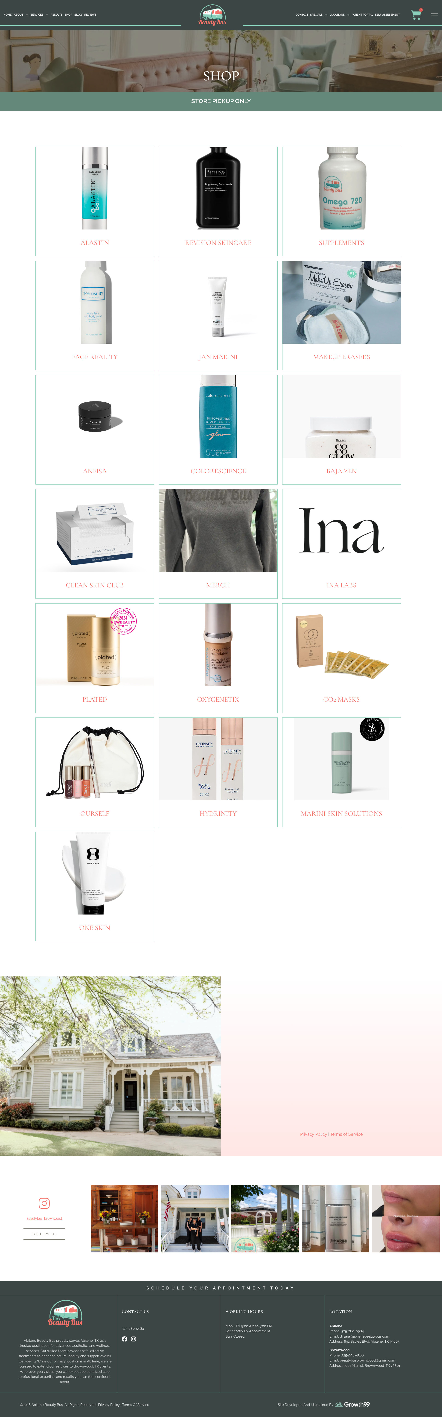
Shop (68, 14)
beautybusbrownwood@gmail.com (367, 1360)
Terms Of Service (135, 1405)
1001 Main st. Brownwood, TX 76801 (372, 1366)
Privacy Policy (313, 1134)
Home (7, 14)
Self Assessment (387, 14)
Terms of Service (346, 1134)
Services (37, 14)
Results (56, 14)
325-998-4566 (352, 1355)
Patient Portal (362, 14)
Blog (78, 14)
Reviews (90, 14)
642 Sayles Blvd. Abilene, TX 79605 (371, 1341)
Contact (302, 14)
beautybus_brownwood (44, 1218)
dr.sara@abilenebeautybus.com (364, 1336)
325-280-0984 (133, 1329)
